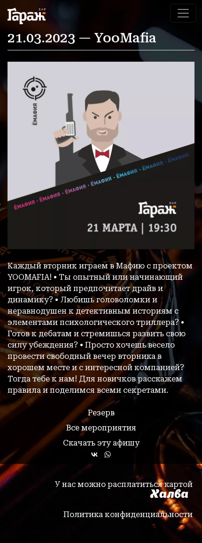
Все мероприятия (101, 427)
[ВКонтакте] (94, 454)
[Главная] (30, 16)
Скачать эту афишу (101, 442)
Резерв (101, 412)
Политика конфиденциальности (128, 514)
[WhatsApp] (107, 454)
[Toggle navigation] (183, 13)
